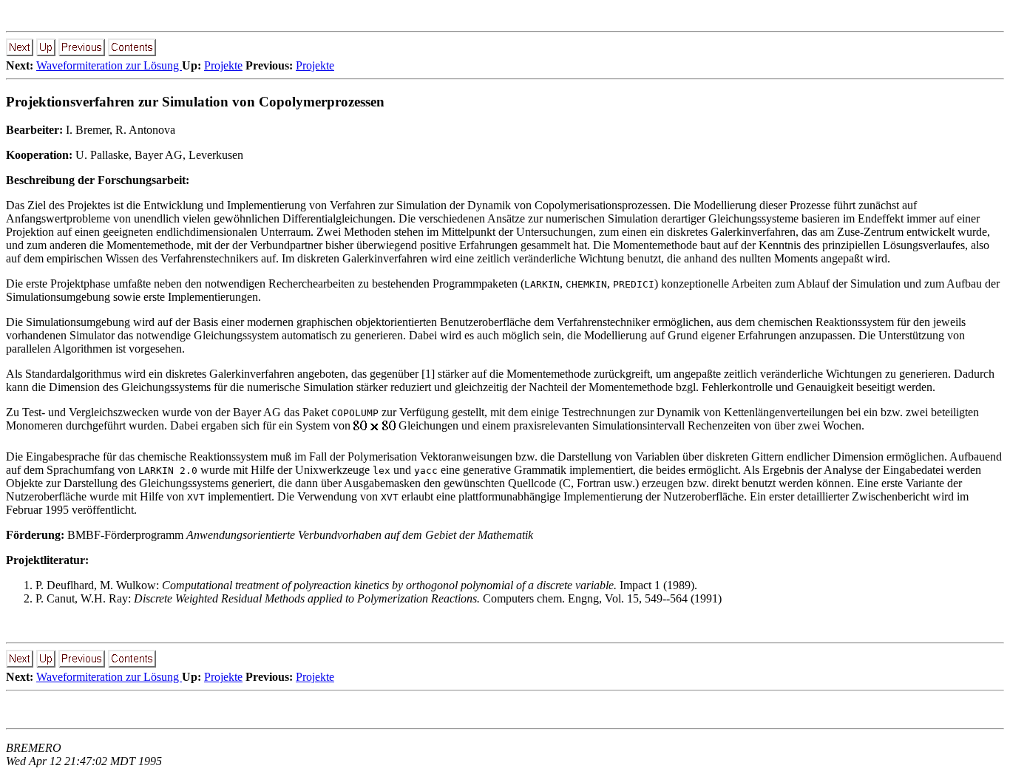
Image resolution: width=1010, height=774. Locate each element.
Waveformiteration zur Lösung (109, 65)
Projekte (223, 65)
